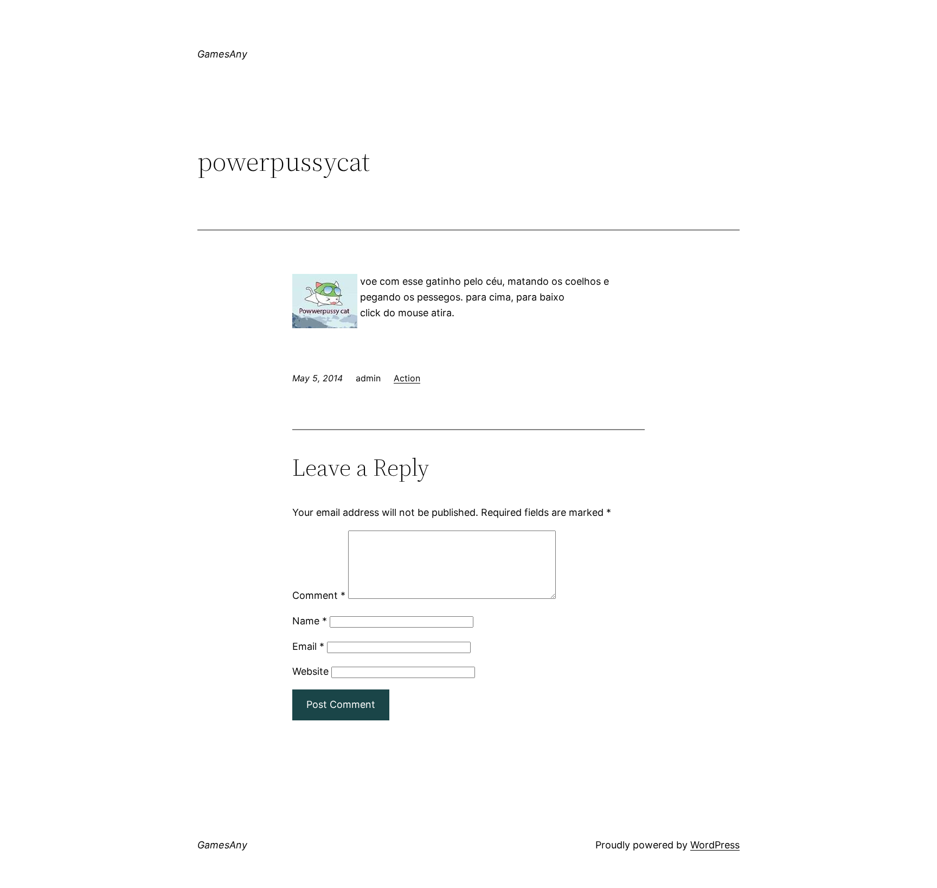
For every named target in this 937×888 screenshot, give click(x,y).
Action (407, 378)
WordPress (715, 845)
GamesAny (222, 54)
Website (310, 671)
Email (308, 646)
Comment (318, 595)
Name (309, 621)
